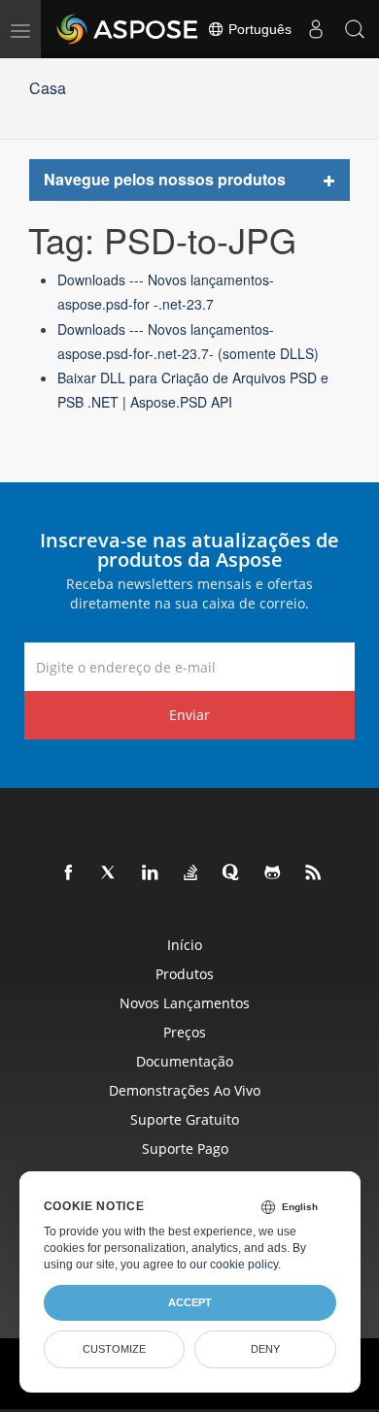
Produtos (184, 974)
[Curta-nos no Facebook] (69, 873)
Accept (190, 1302)
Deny (265, 1349)
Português (258, 29)
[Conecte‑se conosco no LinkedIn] (150, 873)
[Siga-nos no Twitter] (109, 873)
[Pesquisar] (354, 29)
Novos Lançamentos (185, 1003)
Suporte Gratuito (184, 1119)
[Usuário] (315, 29)
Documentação (184, 1061)
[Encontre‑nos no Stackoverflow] (191, 873)
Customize (114, 1349)
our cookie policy (234, 1264)
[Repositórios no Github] (273, 873)
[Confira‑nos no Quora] (232, 873)
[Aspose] (128, 29)
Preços (184, 1032)
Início (184, 945)
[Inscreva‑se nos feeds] (314, 873)
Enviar (189, 715)
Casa (47, 88)
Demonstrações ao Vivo (184, 1090)
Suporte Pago (185, 1148)
